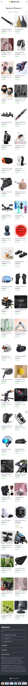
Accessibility (23, 681)
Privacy (18, 681)
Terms (15, 681)
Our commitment (5, 665)
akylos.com (4, 657)
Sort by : (10, 12)
